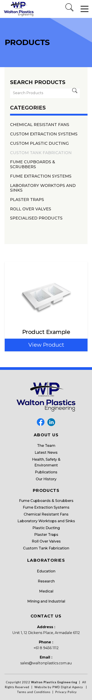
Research (46, 581)
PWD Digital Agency (67, 687)
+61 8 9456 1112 (46, 648)
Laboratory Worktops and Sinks (43, 188)
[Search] (75, 93)
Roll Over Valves (30, 209)
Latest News (46, 452)
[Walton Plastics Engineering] (19, 9)
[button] (69, 12)
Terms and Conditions (33, 692)
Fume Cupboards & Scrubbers (32, 164)
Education (46, 571)
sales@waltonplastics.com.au (46, 663)
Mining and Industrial (46, 601)
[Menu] (84, 8)
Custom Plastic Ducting (39, 143)
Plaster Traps (27, 199)
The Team (46, 445)
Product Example (46, 332)
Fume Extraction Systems (40, 176)
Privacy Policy (66, 692)
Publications (46, 472)
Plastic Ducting (46, 528)
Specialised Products (36, 218)
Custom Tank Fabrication (41, 153)
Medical (46, 591)
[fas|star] (40, 422)
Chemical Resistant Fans (39, 124)
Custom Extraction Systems (43, 134)
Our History (46, 479)
